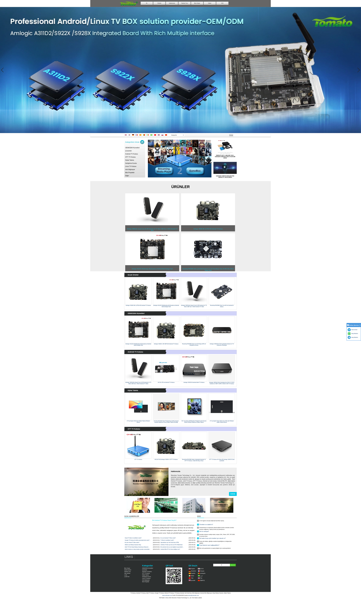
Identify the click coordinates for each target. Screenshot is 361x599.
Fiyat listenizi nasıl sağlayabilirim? (209, 529)
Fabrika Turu (184, 3)
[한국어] (130, 135)
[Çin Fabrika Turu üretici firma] (194, 512)
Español (193, 573)
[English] (126, 135)
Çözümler (128, 151)
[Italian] (148, 135)
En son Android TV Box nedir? (168, 538)
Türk (192, 578)
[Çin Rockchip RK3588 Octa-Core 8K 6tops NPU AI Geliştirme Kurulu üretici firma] (194, 329)
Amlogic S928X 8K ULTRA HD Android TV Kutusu (138, 305)
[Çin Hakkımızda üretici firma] (221, 512)
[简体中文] (166, 135)
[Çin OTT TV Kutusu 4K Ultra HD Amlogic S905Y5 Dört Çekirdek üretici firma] (222, 445)
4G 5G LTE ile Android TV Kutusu (166, 382)
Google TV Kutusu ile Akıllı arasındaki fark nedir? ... (138, 540)
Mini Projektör (129, 172)
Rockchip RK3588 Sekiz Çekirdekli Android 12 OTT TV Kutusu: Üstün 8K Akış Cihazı (194, 460)
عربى (201, 575)
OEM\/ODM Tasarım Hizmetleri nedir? (210, 536)
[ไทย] (159, 135)
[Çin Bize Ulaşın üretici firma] (138, 512)
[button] (177, 131)
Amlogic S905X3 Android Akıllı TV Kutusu (194, 382)
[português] (144, 135)
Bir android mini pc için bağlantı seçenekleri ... (172, 547)
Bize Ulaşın (197, 3)
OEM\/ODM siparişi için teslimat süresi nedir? (212, 543)
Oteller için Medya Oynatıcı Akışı (133, 544)
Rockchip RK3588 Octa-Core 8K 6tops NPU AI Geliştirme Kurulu (194, 344)
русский (193, 580)
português (202, 573)
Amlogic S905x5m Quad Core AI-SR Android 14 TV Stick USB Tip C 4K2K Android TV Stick (194, 306)
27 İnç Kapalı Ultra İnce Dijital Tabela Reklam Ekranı (138, 421)
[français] (137, 135)
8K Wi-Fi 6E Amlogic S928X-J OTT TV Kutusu (166, 459)
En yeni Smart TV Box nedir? (132, 542)
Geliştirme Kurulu (131, 163)
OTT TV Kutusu (130, 157)
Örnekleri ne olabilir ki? (206, 550)
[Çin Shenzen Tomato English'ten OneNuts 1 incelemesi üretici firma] (226, 167)
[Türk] (155, 135)
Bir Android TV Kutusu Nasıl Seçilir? (164, 520)
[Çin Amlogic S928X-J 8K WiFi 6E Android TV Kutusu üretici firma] (166, 329)
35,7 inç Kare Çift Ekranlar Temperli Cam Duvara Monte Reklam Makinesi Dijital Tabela (194, 421)
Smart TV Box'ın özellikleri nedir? (133, 538)
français (202, 571)
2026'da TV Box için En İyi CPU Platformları (171, 544)
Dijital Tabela (129, 160)
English (193, 568)
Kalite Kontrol (127, 570)
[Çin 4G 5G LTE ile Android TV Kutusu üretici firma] (166, 368)
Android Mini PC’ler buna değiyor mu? (170, 549)
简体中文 (202, 580)
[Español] (141, 135)
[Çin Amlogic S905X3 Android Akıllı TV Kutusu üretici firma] (194, 368)
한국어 (202, 568)
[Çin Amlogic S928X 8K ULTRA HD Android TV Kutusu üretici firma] (208, 224)
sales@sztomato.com (193, 595)
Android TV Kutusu (131, 154)
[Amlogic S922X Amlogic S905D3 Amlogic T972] (180, 70)
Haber (209, 3)
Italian (192, 575)
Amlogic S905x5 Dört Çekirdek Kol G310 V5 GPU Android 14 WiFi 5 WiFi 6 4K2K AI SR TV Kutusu (221, 383)
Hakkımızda (172, 3)
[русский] (163, 135)
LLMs (125, 575)
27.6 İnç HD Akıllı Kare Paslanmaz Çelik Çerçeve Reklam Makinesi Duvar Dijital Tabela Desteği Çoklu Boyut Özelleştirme (166, 421)
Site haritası (127, 573)
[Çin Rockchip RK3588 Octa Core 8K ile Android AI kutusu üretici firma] (222, 291)
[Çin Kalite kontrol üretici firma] (166, 512)
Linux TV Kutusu (130, 166)
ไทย (201, 578)
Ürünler (159, 3)
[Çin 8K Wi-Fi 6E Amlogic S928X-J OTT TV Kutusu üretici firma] (166, 445)
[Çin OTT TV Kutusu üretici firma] (138, 445)
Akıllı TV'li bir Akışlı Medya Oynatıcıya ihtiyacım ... (137, 547)
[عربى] (152, 135)
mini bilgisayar (130, 169)
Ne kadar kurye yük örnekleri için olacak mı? (212, 522)
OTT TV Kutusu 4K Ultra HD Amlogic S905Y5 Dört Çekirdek (221, 460)
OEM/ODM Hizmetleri (132, 148)
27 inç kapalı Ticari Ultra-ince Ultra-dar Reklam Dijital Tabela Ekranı (222, 421)
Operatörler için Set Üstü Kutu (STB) (169, 542)
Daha (232, 494)
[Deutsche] (133, 135)
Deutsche (193, 571)
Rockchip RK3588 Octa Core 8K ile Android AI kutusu (222, 306)
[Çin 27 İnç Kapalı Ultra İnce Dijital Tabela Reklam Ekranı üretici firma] (138, 406)
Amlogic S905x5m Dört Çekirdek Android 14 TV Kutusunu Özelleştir (222, 344)
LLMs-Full (126, 576)
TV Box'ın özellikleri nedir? (167, 540)
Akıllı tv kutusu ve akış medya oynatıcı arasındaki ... (138, 549)
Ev (146, 3)
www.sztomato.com (167, 595)
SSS (222, 3)
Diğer (127, 175)
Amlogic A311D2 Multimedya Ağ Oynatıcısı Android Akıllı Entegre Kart (166, 306)
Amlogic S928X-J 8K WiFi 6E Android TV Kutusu (166, 344)
